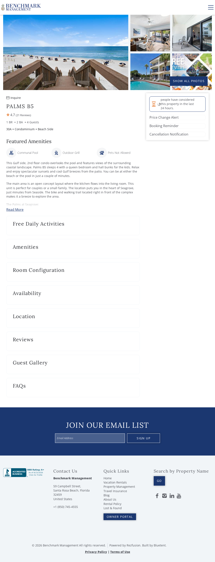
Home (108, 478)
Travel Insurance (115, 491)
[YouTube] (179, 496)
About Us (110, 499)
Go (159, 481)
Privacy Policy (96, 552)
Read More (15, 209)
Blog (107, 495)
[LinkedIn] (172, 496)
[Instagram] (164, 496)
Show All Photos (189, 81)
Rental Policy (112, 504)
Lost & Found (113, 508)
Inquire (15, 98)
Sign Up (143, 438)
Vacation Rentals (115, 482)
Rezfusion (133, 545)
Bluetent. (160, 545)
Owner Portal (120, 517)
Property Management (119, 487)
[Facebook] (157, 496)
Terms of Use (120, 552)
